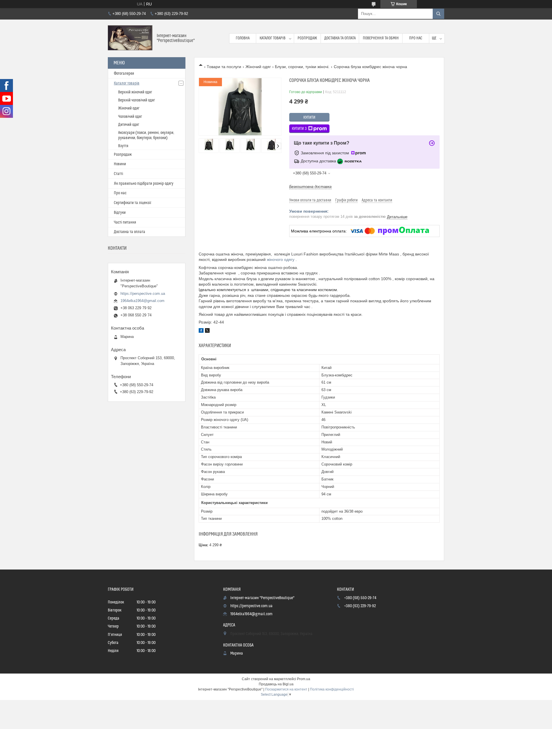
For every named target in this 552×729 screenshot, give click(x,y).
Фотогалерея (124, 73)
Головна (243, 38)
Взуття (123, 146)
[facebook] (201, 331)
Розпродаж (307, 38)
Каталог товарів (272, 38)
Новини (120, 164)
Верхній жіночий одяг (135, 92)
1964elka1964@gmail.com (142, 301)
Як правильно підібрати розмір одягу (143, 183)
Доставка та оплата (340, 38)
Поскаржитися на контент (286, 689)
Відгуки (120, 212)
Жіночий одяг (258, 66)
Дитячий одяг (128, 124)
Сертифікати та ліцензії (132, 203)
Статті (118, 174)
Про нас (415, 38)
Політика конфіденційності (332, 689)
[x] (207, 331)
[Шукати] (438, 14)
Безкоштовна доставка (310, 186)
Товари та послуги (224, 66)
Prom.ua (303, 679)
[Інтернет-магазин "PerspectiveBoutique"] (130, 38)
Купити (309, 117)
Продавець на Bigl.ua (276, 684)
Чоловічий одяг (130, 116)
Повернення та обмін (381, 38)
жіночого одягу (280, 259)
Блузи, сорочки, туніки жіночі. (302, 66)
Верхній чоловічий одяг (136, 100)
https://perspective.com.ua (142, 293)
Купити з (299, 128)
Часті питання (125, 222)
